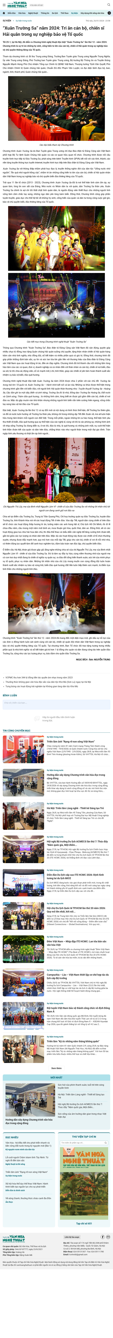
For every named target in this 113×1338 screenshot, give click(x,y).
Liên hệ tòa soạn (72, 1237)
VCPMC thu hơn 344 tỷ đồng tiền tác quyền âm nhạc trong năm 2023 (39, 677)
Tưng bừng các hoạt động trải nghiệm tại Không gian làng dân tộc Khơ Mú (42, 686)
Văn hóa (21, 13)
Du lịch (55, 13)
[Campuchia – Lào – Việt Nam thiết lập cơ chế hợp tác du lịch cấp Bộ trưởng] (23, 982)
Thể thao (64, 13)
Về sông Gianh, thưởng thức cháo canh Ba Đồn (28, 1198)
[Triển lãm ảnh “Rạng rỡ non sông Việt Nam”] (23, 749)
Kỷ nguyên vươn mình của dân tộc (20, 1149)
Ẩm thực (9, 1202)
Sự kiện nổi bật (37, 5)
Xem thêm (56, 1068)
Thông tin (45, 13)
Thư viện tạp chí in (84, 1136)
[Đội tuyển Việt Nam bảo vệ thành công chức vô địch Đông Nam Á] (23, 1016)
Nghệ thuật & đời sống (15, 1164)
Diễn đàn (12, 13)
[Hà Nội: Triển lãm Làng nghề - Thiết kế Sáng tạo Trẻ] (23, 816)
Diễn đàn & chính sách (15, 1190)
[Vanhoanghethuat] (4, 13)
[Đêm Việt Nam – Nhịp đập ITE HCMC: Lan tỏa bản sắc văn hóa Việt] (23, 949)
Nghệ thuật (33, 13)
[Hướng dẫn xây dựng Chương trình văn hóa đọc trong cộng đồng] (23, 782)
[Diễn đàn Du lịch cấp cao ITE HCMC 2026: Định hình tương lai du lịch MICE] (23, 882)
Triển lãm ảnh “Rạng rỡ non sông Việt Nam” (71, 741)
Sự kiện (74, 13)
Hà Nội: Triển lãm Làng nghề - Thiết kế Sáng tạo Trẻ (75, 808)
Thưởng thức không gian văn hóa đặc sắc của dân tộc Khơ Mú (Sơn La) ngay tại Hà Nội (48, 682)
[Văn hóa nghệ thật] (14, 1242)
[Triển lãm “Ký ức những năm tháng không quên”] (23, 1049)
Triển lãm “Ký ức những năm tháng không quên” (73, 1041)
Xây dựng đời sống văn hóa (92, 13)
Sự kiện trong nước (24, 21)
